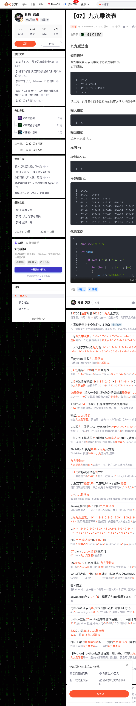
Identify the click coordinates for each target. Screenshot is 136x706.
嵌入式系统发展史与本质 (32, 166)
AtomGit (55, 4)
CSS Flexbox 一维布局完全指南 (32, 171)
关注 (96, 302)
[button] (36, 279)
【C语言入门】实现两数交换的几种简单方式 (38, 73)
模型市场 (73, 4)
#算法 (81, 289)
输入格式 (24, 308)
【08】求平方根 (33, 149)
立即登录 (99, 693)
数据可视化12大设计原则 (32, 177)
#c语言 (93, 289)
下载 (32, 4)
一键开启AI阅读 (38, 269)
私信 (51, 43)
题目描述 (24, 302)
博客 (24, 4)
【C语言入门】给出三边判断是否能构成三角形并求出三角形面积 (38, 92)
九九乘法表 (21, 296)
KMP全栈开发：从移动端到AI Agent (35, 185)
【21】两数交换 (23, 210)
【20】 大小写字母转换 (28, 216)
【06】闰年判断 (29, 100)
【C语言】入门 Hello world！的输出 (35, 83)
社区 (41, 4)
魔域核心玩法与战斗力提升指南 (32, 192)
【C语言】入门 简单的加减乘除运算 (35, 63)
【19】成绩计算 (23, 222)
